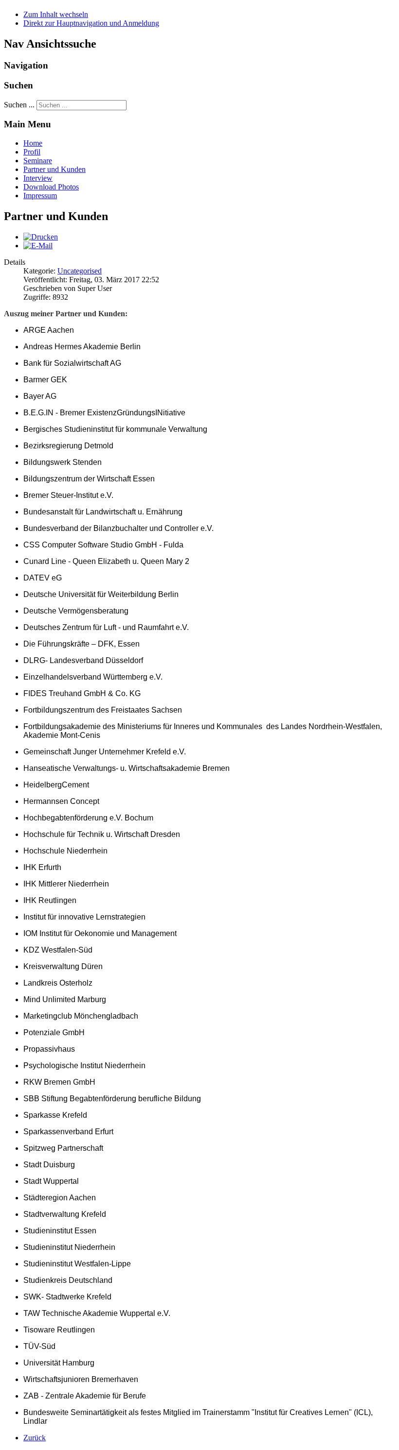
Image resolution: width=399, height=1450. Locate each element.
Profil (31, 152)
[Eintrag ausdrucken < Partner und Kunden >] (40, 237)
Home (32, 143)
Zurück (34, 1437)
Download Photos (51, 187)
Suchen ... (19, 105)
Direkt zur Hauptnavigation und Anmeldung (91, 23)
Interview (38, 178)
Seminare (37, 160)
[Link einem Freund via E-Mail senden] (38, 245)
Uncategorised (79, 271)
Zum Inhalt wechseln (55, 14)
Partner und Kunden (54, 169)
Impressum (40, 195)
